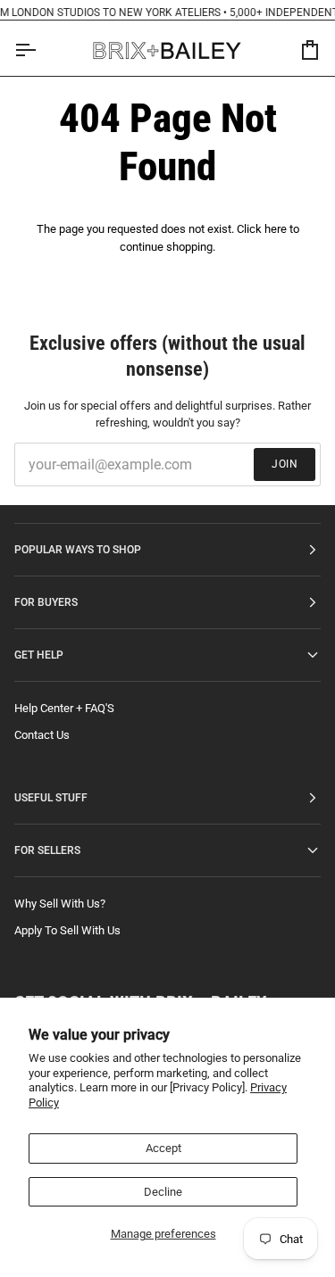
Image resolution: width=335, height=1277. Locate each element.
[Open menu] (41, 50)
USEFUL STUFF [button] (51, 798)
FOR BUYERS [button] (46, 602)
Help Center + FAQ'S (64, 708)
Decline (163, 1191)
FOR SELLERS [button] (47, 850)
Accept (163, 1148)
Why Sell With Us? (59, 903)
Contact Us (42, 735)
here (275, 229)
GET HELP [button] (38, 655)
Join (284, 464)
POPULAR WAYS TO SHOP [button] (77, 549)
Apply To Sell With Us (67, 930)
